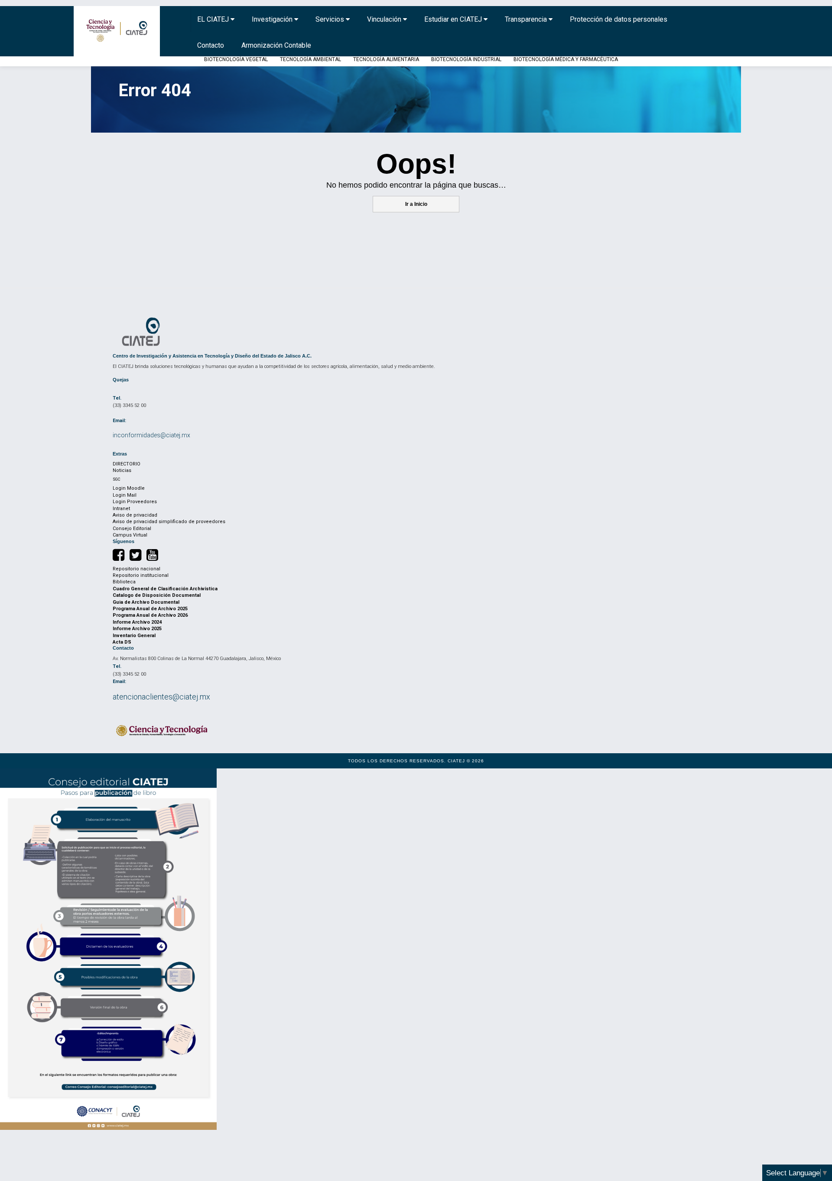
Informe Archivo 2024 (137, 622)
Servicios (330, 19)
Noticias (122, 470)
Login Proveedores (135, 501)
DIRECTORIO (126, 464)
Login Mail (124, 495)
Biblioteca (124, 582)
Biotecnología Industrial (466, 59)
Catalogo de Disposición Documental (157, 595)
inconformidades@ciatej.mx (151, 435)
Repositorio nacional (136, 569)
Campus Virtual (130, 535)
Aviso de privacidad (135, 515)
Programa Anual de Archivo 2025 (150, 609)
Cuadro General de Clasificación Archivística (165, 589)
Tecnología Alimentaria (386, 59)
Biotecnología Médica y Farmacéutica (566, 59)
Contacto (210, 45)
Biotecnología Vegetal (236, 59)
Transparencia (527, 19)
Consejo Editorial (132, 528)
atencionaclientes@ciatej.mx (161, 696)
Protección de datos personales (618, 19)
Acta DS (122, 642)
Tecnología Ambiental (310, 59)
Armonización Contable (276, 45)
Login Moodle (129, 488)
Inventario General (134, 635)
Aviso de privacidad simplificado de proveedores (169, 521)
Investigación (273, 19)
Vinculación (385, 19)
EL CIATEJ (214, 19)
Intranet (121, 508)
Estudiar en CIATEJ (454, 19)
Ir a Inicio (416, 204)
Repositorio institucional (141, 575)
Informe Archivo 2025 (137, 628)
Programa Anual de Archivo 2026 (150, 615)
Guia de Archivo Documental (146, 602)
